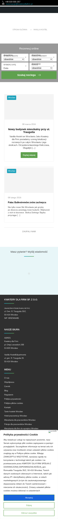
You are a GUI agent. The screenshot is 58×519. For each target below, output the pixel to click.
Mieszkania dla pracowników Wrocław (19, 420)
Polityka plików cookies (13, 403)
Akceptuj (29, 498)
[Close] (53, 432)
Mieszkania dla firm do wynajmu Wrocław (21, 428)
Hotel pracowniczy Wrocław (15, 416)
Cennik (7, 386)
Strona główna (19, 30)
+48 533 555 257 (12, 2)
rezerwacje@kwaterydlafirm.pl (19, 4)
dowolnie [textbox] (8, 55)
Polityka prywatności (12, 399)
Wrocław (11, 98)
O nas (6, 378)
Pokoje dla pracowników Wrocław (18, 424)
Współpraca (9, 382)
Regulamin (8, 395)
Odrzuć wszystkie (29, 513)
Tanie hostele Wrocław (13, 411)
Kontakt (7, 407)
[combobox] (36, 61)
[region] (29, 474)
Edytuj (29, 505)
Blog (6, 390)
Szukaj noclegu (26, 75)
